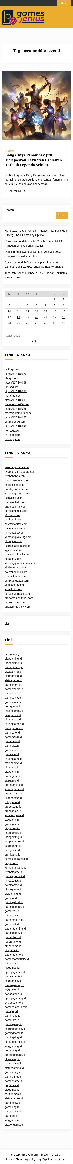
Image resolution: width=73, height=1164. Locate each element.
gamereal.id (12, 911)
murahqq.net (12, 395)
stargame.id (12, 780)
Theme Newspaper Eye (22, 1159)
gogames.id (12, 1085)
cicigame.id (12, 950)
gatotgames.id (13, 885)
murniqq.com (12, 434)
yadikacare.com (14, 584)
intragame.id (12, 850)
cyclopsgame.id (14, 1002)
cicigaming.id (13, 893)
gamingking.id (13, 1037)
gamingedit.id (13, 898)
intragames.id (13, 832)
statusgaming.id (14, 1068)
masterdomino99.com (18, 413)
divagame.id (12, 771)
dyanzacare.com (15, 602)
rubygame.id (12, 802)
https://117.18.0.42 (16, 391)
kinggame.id (12, 1120)
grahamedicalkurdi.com (19, 598)
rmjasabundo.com (15, 528)
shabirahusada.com (17, 580)
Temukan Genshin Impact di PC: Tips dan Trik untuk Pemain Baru (36, 275)
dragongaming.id (15, 1054)
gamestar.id (12, 754)
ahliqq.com (11, 378)
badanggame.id (14, 954)
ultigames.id (12, 1089)
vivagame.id (12, 767)
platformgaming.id (15, 1041)
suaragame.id (13, 845)
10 (9, 311)
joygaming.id (12, 989)
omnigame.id (12, 854)
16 (63, 311)
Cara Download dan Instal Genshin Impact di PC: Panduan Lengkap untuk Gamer (34, 243)
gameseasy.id (13, 1072)
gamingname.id (14, 1033)
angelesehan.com (15, 506)
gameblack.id (13, 937)
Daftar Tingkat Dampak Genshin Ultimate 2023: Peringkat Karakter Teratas (33, 254)
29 (54, 323)
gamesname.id (14, 1081)
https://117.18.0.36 (16, 373)
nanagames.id (13, 993)
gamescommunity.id (17, 959)
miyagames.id (13, 880)
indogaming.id (13, 663)
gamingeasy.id (13, 1024)
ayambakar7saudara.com (20, 471)
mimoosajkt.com (14, 532)
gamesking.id (13, 1076)
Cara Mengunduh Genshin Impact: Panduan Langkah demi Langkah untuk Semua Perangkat (34, 264)
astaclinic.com (13, 589)
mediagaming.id (14, 985)
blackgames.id (13, 889)
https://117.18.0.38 (16, 408)
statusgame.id (13, 680)
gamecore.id (12, 732)
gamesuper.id (13, 750)
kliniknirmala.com (15, 567)
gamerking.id (12, 1015)
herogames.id (13, 706)
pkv (7, 623)
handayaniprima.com (17, 489)
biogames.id (12, 828)
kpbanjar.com (13, 558)
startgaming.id (13, 675)
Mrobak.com (12, 515)
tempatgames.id (14, 841)
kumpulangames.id (16, 858)
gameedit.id (12, 924)
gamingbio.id (12, 824)
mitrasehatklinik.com (17, 554)
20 (36, 317)
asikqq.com (12, 369)
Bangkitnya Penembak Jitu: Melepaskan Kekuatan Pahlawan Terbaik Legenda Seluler (33, 160)
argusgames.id (14, 793)
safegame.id (12, 819)
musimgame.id (13, 758)
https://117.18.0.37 (16, 417)
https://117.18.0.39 (16, 382)
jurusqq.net (11, 387)
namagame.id (13, 776)
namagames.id (14, 728)
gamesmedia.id (14, 976)
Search (9, 210)
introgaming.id (13, 837)
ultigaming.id (12, 1059)
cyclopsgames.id (15, 972)
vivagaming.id (13, 671)
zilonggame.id (13, 797)
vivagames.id (13, 719)
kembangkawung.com (18, 537)
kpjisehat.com (13, 550)
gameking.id (12, 1107)
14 (45, 311)
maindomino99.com (17, 404)
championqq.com (15, 421)
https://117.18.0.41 (16, 399)
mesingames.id (14, 710)
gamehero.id (12, 741)
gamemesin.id (13, 737)
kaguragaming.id (15, 1028)
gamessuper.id (13, 702)
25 (18, 323)
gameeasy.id (12, 1102)
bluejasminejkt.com (16, 510)
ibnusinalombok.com (17, 593)
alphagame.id (13, 946)
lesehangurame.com (17, 467)
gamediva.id (12, 745)
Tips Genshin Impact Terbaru (41, 1154)
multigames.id (13, 1094)
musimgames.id (14, 723)
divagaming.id (13, 658)
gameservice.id (14, 915)
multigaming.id (13, 1063)
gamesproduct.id (15, 876)
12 (27, 311)
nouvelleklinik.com (16, 572)
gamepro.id (11, 1115)
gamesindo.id (13, 693)
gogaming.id (12, 1050)
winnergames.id (14, 789)
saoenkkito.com (14, 484)
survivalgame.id (14, 815)
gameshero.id (13, 684)
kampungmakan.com (17, 493)
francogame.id (13, 932)
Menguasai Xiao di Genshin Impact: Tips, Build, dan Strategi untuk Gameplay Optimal (36, 233)
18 (18, 317)
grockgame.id (13, 811)
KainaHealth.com (15, 576)
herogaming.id (13, 654)
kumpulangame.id (15, 867)
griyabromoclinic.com (17, 606)
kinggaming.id (13, 1046)
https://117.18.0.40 (16, 426)
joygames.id (12, 967)
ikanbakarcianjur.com (17, 545)
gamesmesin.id (14, 689)
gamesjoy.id (12, 963)
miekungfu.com (14, 519)
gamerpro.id (12, 1020)
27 (36, 323)
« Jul (35, 341)
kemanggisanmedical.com (20, 563)
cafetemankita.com (16, 524)
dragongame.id (14, 1124)
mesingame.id (13, 763)
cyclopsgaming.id (15, 998)
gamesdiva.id (13, 697)
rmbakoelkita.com (15, 502)
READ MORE (14, 191)
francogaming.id (14, 906)
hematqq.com (13, 430)
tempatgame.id (14, 871)
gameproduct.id (14, 919)
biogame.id (11, 863)
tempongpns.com (15, 476)
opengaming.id (14, 784)
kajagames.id (13, 980)
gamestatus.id (13, 1111)
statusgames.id (14, 1098)
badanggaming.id (15, 928)
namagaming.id (14, 667)
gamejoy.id (11, 1011)
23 (63, 317)
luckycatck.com (14, 497)
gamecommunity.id (16, 1007)
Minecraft (9, 151)
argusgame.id (13, 806)
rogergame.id (13, 941)
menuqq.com (12, 439)
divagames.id (13, 715)
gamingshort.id (14, 902)
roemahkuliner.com (16, 480)
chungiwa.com (13, 541)
